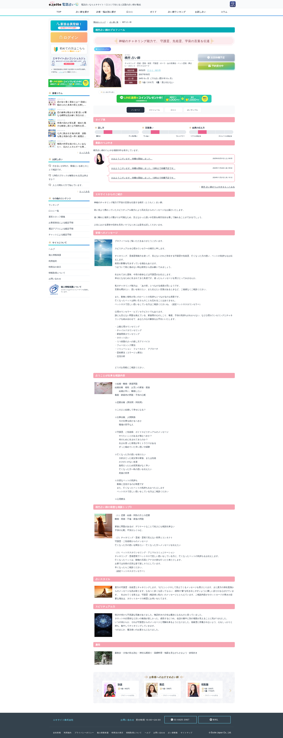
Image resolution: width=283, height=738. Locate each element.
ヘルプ (52, 248)
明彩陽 (204, 684)
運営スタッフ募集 (57, 216)
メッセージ (135, 110)
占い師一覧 (114, 22)
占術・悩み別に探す (106, 12)
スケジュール (154, 110)
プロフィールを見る (127, 695)
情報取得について (57, 272)
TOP (59, 12)
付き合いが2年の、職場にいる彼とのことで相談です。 (69, 167)
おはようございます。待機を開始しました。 (132, 158)
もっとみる (84, 152)
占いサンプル (192, 110)
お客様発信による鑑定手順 (61, 222)
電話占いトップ (99, 22)
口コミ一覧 (54, 210)
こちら (61, 72)
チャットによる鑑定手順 (60, 234)
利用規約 (53, 260)
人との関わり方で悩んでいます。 (68, 185)
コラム (224, 12)
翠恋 (161, 684)
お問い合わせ (55, 278)
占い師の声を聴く (109, 92)
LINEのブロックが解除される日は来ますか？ (68, 177)
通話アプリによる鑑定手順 (61, 228)
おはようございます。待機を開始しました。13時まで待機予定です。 (143, 168)
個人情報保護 (55, 254)
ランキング (54, 204)
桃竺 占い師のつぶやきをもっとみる (218, 186)
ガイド (153, 12)
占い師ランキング (177, 12)
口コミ (129, 12)
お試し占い (200, 12)
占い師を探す (82, 12)
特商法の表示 (55, 266)
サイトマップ (186, 732)
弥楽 (120, 684)
